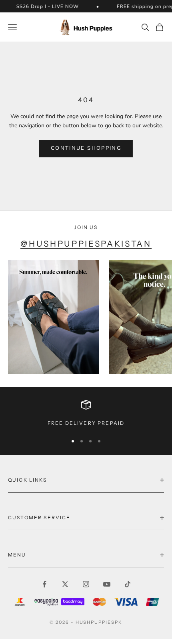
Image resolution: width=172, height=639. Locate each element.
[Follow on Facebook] (44, 584)
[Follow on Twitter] (65, 584)
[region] (86, 413)
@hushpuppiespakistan (86, 244)
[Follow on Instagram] (86, 584)
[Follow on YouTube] (107, 584)
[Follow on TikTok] (128, 584)
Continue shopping (86, 148)
